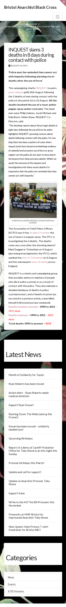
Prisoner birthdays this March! (26, 462)
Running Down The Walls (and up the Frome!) (30, 415)
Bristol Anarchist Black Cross (30, 7)
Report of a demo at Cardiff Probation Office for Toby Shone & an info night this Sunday (33, 451)
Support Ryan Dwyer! (21, 405)
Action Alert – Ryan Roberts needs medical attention (29, 394)
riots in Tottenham (32, 257)
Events (12, 584)
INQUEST (41, 87)
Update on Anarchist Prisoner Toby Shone (29, 482)
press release (15, 92)
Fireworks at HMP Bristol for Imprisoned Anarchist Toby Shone (28, 516)
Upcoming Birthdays (21, 438)
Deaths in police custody (22, 306)
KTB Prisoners (16, 591)
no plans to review (40, 232)
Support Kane (17, 493)
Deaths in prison (18, 315)
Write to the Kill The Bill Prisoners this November (31, 504)
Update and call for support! (25, 472)
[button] (57, 17)
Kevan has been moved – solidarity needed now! (29, 428)
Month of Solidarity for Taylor (26, 374)
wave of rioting (39, 261)
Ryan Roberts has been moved (26, 383)
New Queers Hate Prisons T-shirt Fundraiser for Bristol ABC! (28, 528)
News (11, 577)
